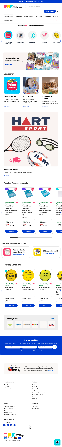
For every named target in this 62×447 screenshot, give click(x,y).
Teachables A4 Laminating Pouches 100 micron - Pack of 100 (27, 210)
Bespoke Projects (8, 20)
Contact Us (35, 406)
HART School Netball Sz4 (9, 289)
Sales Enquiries (35, 408)
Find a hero (6, 106)
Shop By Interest (28, 16)
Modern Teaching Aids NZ (13, 440)
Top (30, 428)
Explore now (26, 106)
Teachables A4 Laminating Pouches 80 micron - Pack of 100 (45, 209)
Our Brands (35, 385)
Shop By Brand (39, 16)
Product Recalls (36, 387)
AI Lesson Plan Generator (10, 414)
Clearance (55, 20)
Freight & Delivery (8, 387)
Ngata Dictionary (8, 412)
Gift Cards (34, 399)
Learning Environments (9, 406)
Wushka (34, 391)
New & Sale (19, 16)
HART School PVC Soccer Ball (45, 289)
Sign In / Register (50, 11)
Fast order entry (36, 397)
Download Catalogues (37, 389)
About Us (6, 385)
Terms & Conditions (8, 389)
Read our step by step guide (36, 1)
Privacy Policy (40, 351)
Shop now (6, 175)
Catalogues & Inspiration (51, 16)
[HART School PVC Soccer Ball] (45, 275)
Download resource (18, 254)
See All (52, 318)
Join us (49, 370)
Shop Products (9, 16)
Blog (5, 410)
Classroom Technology (9, 408)
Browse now (45, 106)
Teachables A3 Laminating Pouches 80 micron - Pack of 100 (11, 209)
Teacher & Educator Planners (39, 395)
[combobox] (41, 6)
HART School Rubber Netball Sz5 (28, 289)
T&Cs (34, 351)
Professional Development (38, 393)
